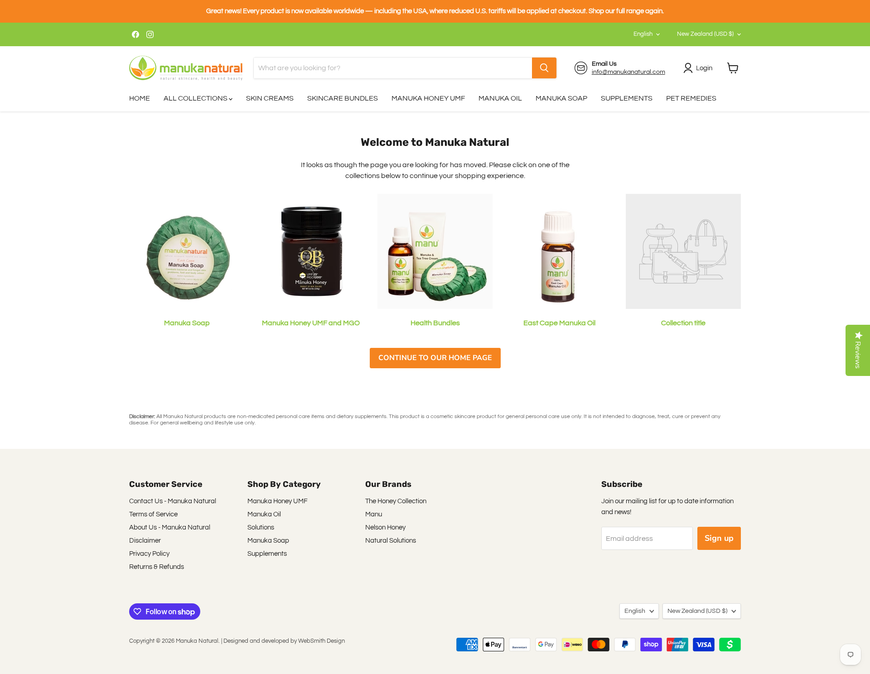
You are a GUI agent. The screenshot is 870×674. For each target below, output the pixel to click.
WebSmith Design (321, 641)
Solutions (260, 527)
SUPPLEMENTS (626, 98)
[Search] (544, 68)
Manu (373, 514)
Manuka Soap (268, 540)
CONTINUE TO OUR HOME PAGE (435, 358)
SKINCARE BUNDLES (342, 98)
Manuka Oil (264, 514)
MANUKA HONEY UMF (428, 98)
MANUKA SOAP (561, 98)
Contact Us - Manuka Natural (172, 501)
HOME (139, 98)
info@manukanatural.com (628, 72)
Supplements (267, 553)
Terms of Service (153, 514)
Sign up (719, 538)
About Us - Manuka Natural (169, 527)
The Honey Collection (395, 501)
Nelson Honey (385, 527)
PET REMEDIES (691, 98)
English (642, 34)
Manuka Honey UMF (277, 501)
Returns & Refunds (156, 566)
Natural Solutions (390, 540)
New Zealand (705, 34)
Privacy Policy (149, 553)
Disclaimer (145, 540)
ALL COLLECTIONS (196, 98)
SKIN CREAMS (270, 98)
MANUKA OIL (500, 98)
